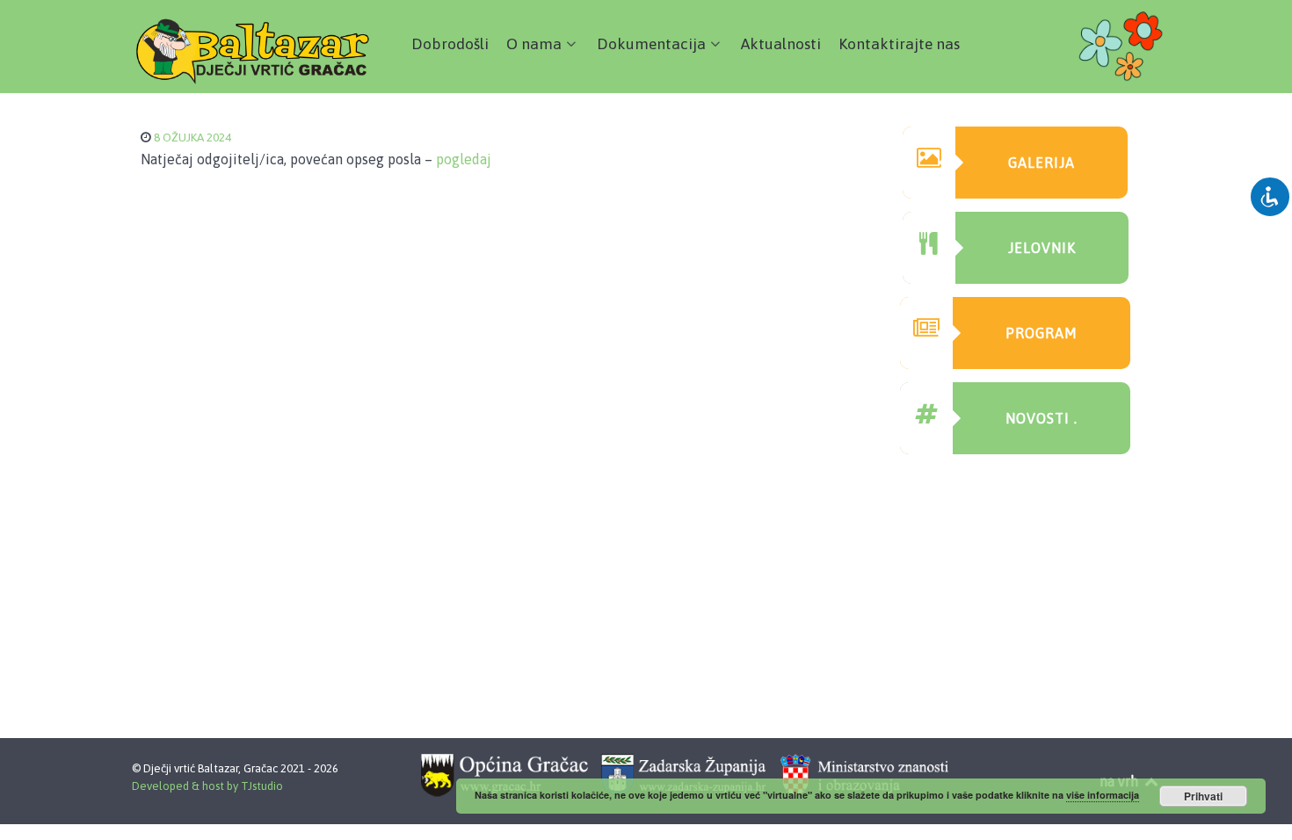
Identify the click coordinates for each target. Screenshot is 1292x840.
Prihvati (1203, 796)
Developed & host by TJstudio (207, 786)
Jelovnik (1042, 248)
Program (1041, 333)
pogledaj (463, 159)
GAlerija (1041, 162)
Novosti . (1041, 418)
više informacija (1102, 794)
